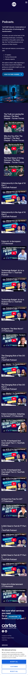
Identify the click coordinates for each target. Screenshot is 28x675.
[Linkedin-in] (3, 631)
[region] (14, 661)
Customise (14, 666)
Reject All (14, 671)
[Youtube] (6, 631)
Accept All (14, 661)
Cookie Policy (4, 640)
